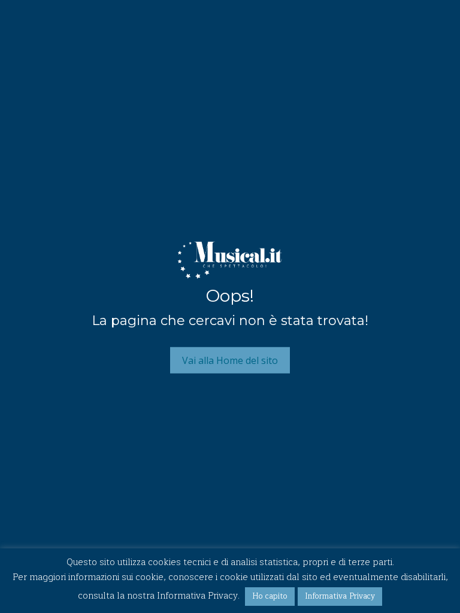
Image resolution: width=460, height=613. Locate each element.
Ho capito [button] (270, 596)
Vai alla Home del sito (230, 359)
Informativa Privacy (340, 596)
